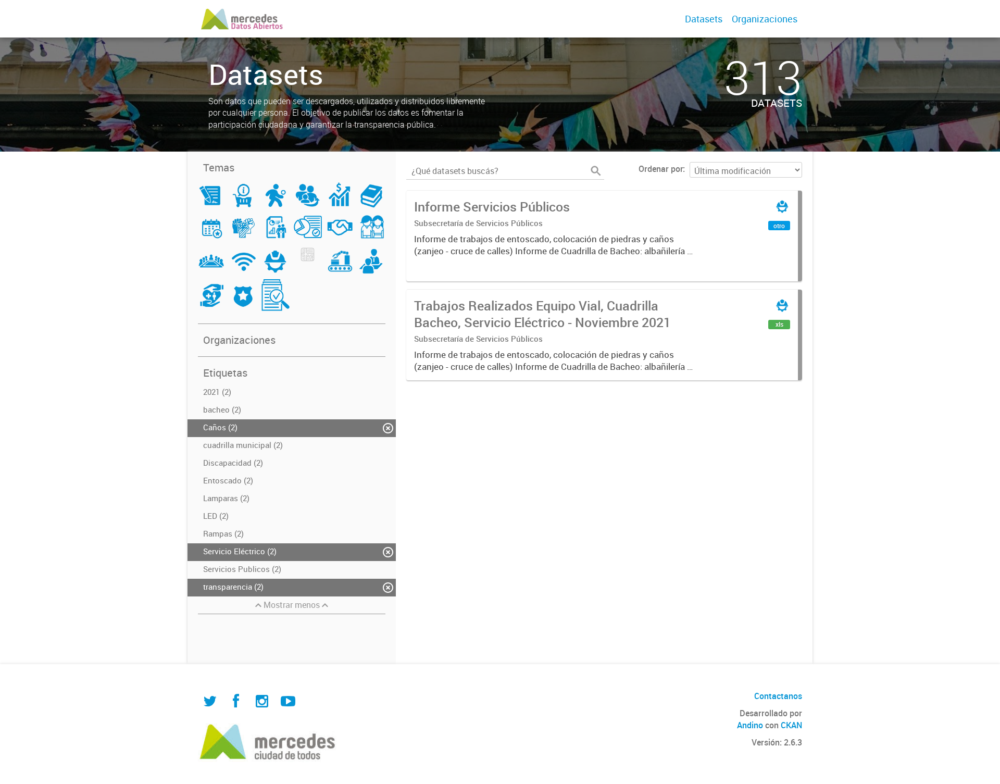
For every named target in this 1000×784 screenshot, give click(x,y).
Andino (750, 725)
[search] (596, 171)
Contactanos (778, 696)
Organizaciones (764, 19)
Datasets (703, 19)
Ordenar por (661, 169)
